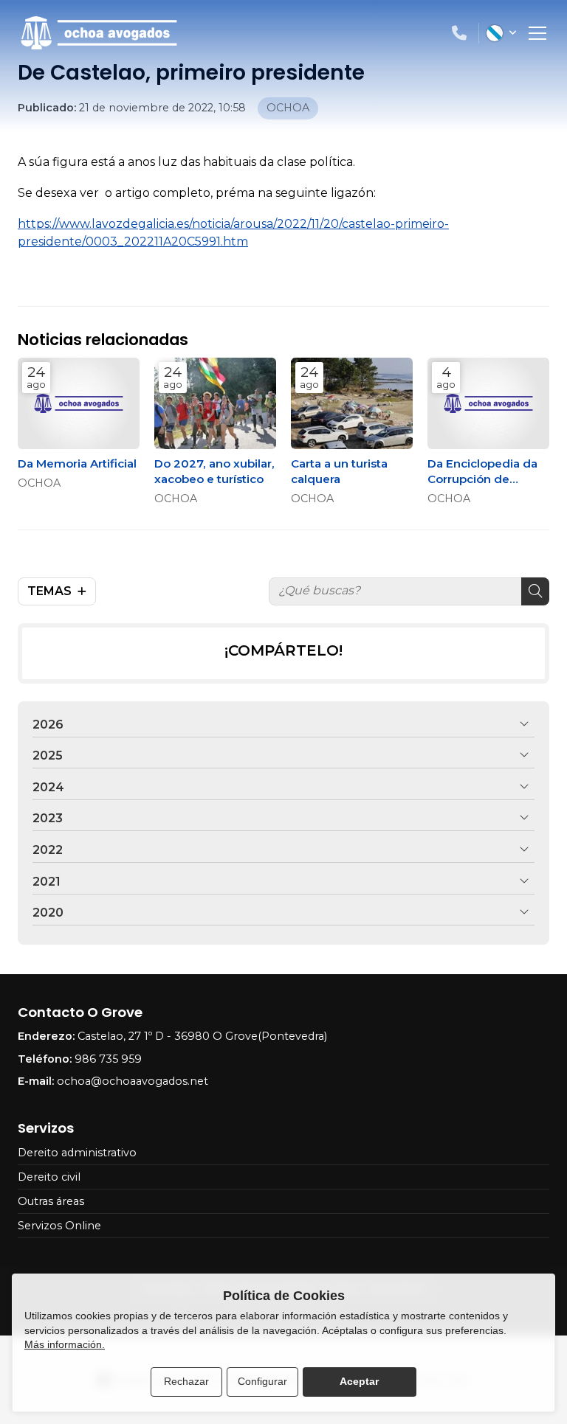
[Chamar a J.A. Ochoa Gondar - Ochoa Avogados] (459, 33)
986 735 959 (108, 1059)
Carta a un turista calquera (339, 471)
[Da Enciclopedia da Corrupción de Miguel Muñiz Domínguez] (488, 403)
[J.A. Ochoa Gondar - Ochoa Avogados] (99, 33)
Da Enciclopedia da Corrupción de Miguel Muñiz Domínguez (482, 471)
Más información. (64, 1344)
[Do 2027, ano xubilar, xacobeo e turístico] (215, 403)
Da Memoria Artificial (77, 463)
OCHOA (39, 483)
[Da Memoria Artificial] (79, 403)
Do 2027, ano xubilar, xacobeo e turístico (214, 471)
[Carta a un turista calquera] (352, 403)
